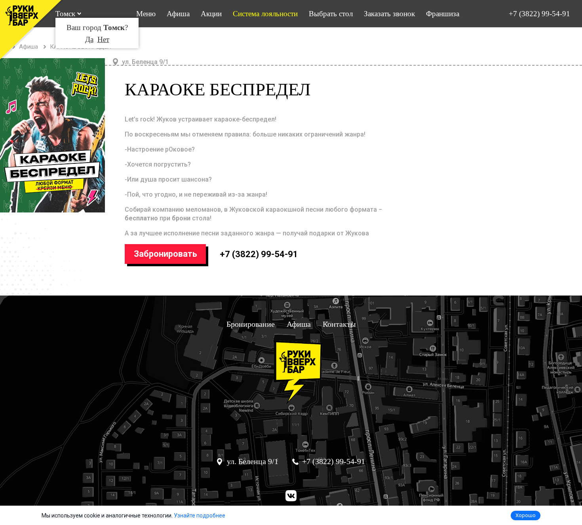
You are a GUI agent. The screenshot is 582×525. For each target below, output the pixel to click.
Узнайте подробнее (199, 515)
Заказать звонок (389, 13)
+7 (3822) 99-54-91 (539, 13)
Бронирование (250, 324)
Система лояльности (265, 13)
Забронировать (165, 254)
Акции (211, 13)
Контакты (339, 324)
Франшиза (442, 13)
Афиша (178, 13)
